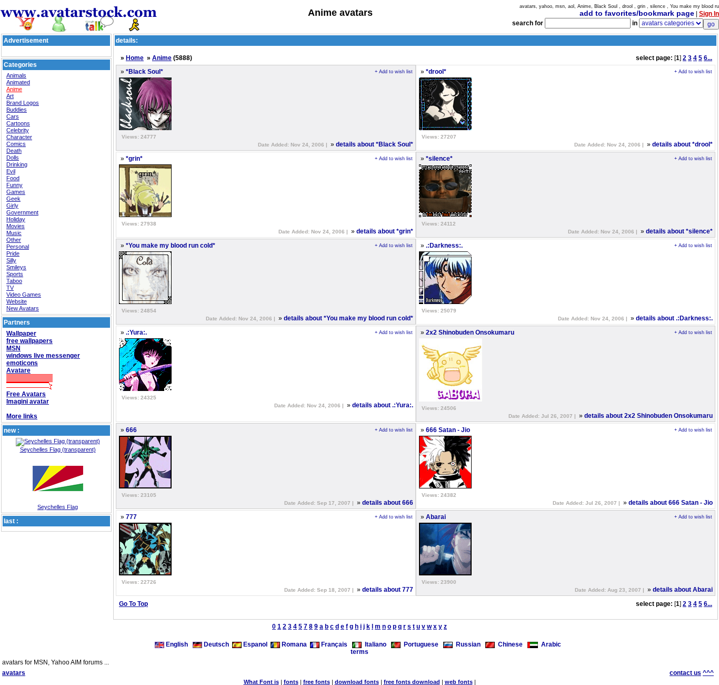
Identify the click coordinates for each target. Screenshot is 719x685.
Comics (16, 144)
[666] (145, 486)
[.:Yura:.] (145, 389)
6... (708, 58)
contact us (685, 673)
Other (13, 240)
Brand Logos (22, 103)
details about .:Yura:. (382, 405)
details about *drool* (682, 144)
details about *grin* (384, 231)
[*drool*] (445, 128)
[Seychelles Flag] (58, 501)
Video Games (23, 294)
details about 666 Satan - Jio (670, 503)
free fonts (316, 682)
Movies (15, 226)
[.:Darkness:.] (445, 302)
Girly (12, 205)
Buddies (16, 109)
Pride (12, 253)
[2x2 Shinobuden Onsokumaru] (450, 399)
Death (14, 151)
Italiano (374, 644)
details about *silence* (679, 231)
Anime (14, 89)
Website (16, 301)
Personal (17, 246)
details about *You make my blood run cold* (348, 318)
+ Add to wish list (394, 71)
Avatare (18, 370)
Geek (13, 198)
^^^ (708, 673)
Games (15, 192)
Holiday (15, 219)
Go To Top (133, 604)
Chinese (509, 644)
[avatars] (79, 27)
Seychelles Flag (57, 507)
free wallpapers (29, 341)
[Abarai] (445, 573)
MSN (13, 348)
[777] (145, 573)
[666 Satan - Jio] (445, 486)
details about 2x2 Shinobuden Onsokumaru (648, 416)
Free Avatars (26, 394)
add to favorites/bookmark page (637, 13)
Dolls (12, 157)
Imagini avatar (27, 401)
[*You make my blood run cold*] (145, 302)
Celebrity (17, 130)
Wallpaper (21, 333)
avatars (13, 673)
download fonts (357, 682)
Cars (12, 116)
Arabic (549, 644)
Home (135, 58)
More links (21, 416)
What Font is (261, 682)
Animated (18, 82)
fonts (291, 682)
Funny (14, 185)
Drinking (16, 164)
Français (333, 644)
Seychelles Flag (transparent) (58, 449)
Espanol (254, 644)
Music (14, 233)
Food (12, 178)
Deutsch (215, 644)
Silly (11, 260)
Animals (16, 75)
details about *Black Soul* (374, 144)
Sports (14, 274)
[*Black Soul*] (145, 128)
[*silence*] (445, 215)
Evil (10, 171)
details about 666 (387, 503)
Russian (467, 644)
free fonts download (412, 682)
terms (359, 651)
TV (10, 288)
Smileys (16, 267)
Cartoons (18, 123)
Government (22, 212)
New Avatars (22, 308)
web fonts (459, 682)
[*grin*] (145, 215)
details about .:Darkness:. (674, 318)
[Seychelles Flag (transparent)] (58, 441)
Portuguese (419, 644)
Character (19, 137)
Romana (293, 644)
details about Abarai (683, 589)
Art (10, 96)
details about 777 (387, 589)
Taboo (14, 281)
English (176, 644)
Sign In (709, 13)
